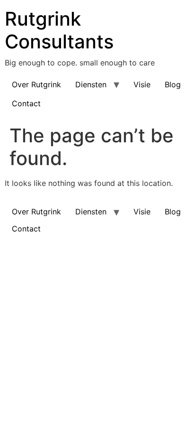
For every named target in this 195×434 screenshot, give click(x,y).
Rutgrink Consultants (59, 30)
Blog (173, 84)
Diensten (90, 84)
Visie (142, 84)
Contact (26, 103)
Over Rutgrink (36, 84)
